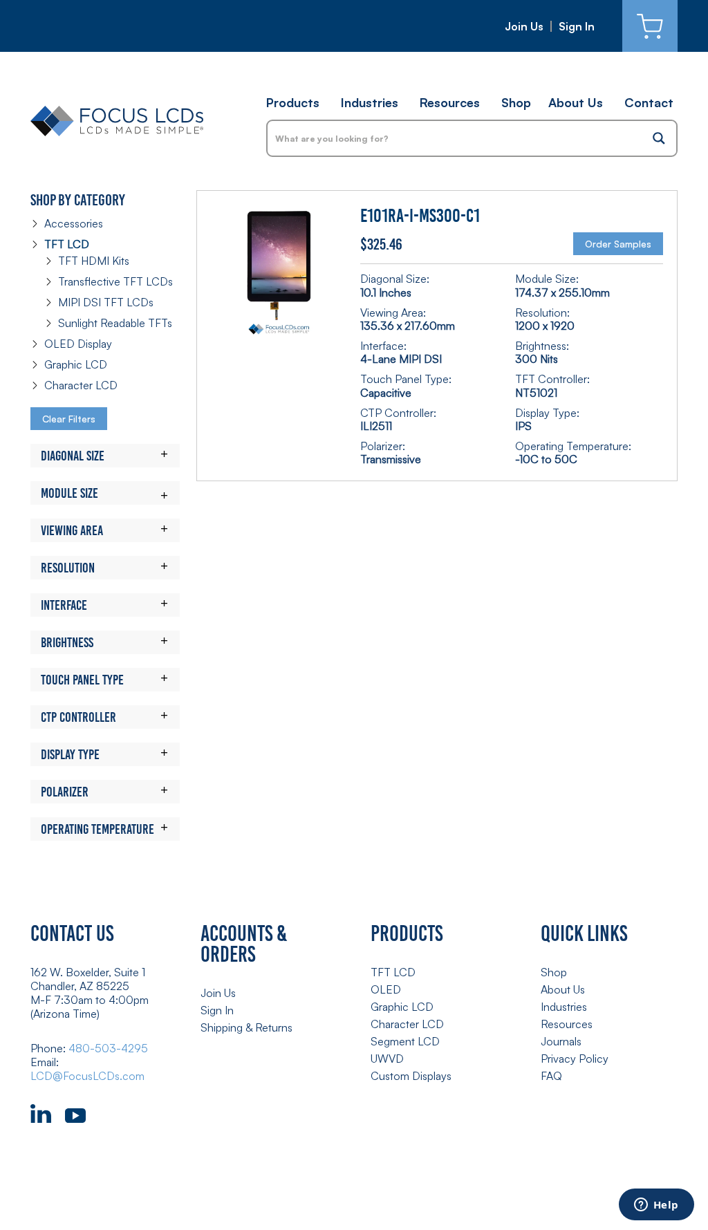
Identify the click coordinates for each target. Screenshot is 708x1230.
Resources (450, 102)
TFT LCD (66, 244)
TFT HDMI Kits (93, 261)
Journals (561, 1041)
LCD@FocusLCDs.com (87, 1076)
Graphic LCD (75, 364)
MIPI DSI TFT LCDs (105, 302)
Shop (516, 102)
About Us (575, 102)
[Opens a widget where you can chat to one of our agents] (656, 1206)
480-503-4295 (108, 1048)
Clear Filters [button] (68, 419)
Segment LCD (405, 1041)
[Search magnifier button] (659, 138)
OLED (386, 989)
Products (292, 102)
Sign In (577, 26)
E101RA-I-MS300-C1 (420, 215)
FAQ (551, 1076)
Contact (648, 102)
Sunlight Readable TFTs (115, 323)
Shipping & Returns (246, 1027)
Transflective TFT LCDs (115, 281)
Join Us (524, 26)
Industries (369, 102)
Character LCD (81, 385)
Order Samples (618, 244)
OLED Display (78, 344)
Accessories (73, 223)
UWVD (387, 1058)
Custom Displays (411, 1076)
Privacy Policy (574, 1058)
